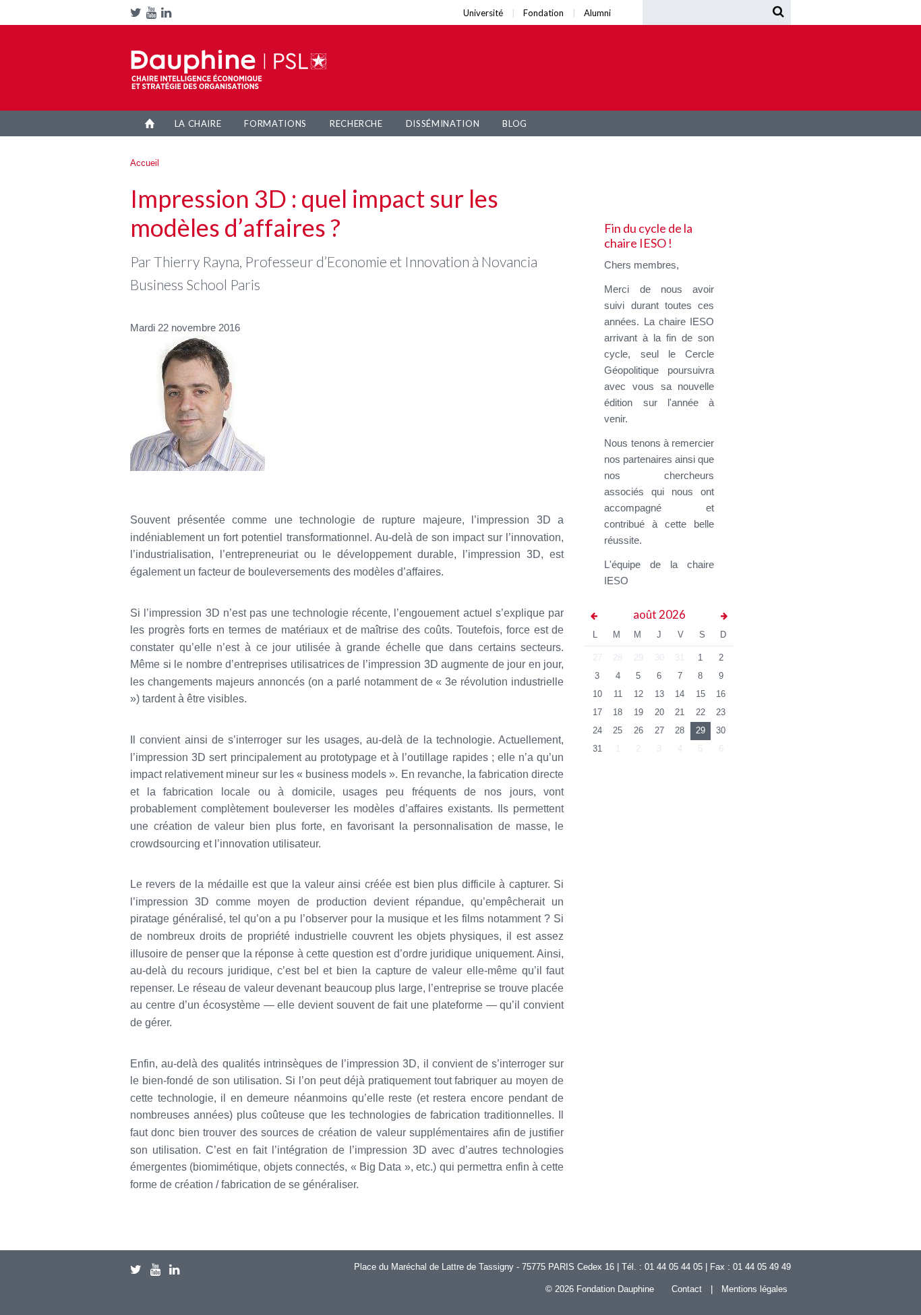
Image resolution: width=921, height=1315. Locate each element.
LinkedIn (168, 12)
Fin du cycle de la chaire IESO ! (648, 235)
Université (220, 4)
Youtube (153, 12)
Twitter (138, 12)
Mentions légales (754, 1289)
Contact (687, 1289)
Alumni (237, 4)
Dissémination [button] (442, 123)
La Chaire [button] (198, 123)
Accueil (150, 123)
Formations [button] (275, 123)
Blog (514, 123)
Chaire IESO (228, 69)
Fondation (228, 4)
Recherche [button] (356, 123)
